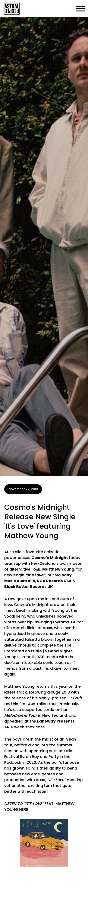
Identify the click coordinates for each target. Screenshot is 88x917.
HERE (23, 809)
